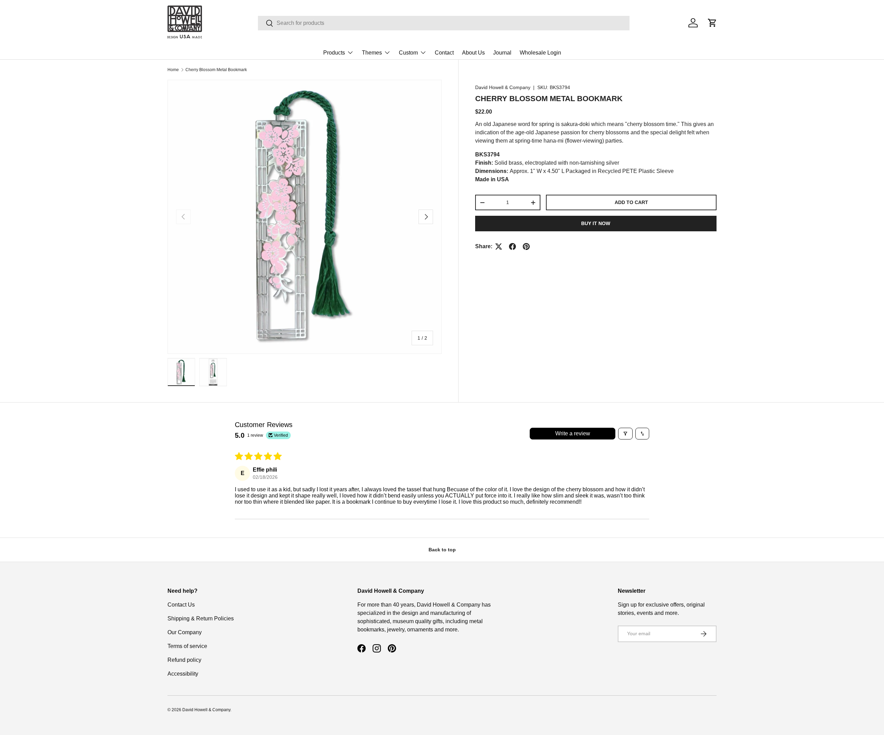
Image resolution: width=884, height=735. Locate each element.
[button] (712, 22)
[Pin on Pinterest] (526, 246)
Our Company (184, 632)
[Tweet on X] (499, 246)
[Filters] (625, 433)
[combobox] (444, 23)
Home (173, 69)
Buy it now (595, 223)
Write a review (572, 433)
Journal (502, 53)
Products (334, 53)
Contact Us (181, 605)
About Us (473, 53)
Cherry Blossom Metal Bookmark (216, 69)
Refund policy (184, 660)
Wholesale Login (540, 53)
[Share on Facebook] (512, 246)
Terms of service (187, 646)
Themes (372, 53)
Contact (444, 53)
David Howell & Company (502, 87)
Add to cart (631, 202)
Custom (408, 53)
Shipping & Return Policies (200, 618)
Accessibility (182, 674)
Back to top (442, 549)
